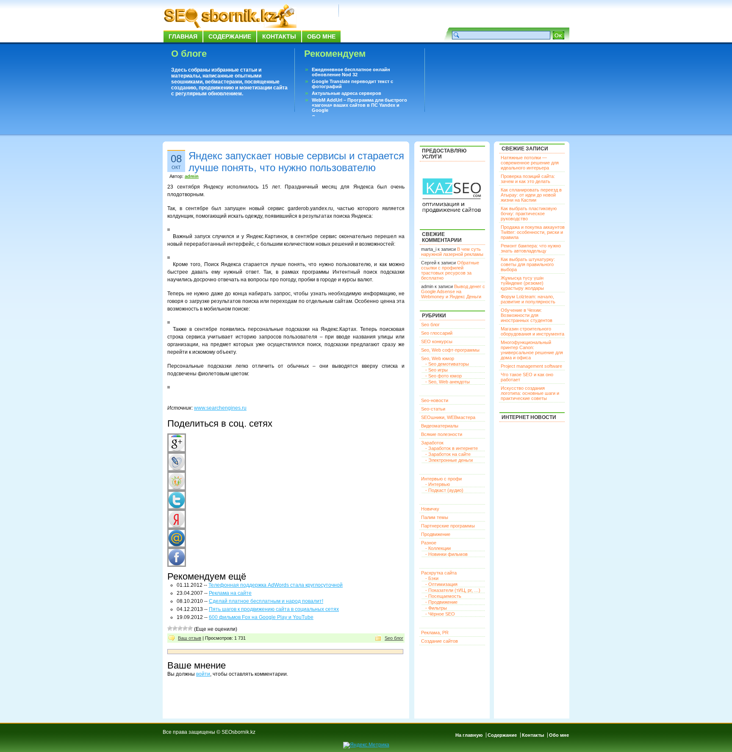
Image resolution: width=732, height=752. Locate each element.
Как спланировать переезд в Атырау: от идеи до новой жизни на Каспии (531, 195)
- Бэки (431, 578)
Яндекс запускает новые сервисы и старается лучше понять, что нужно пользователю (296, 161)
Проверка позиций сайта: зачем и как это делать (528, 179)
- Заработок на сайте (448, 454)
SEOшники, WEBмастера (448, 417)
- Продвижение (441, 602)
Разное (428, 542)
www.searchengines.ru (220, 408)
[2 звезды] (174, 628)
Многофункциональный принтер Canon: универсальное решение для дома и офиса (532, 350)
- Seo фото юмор (443, 375)
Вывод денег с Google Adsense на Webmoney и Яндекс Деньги (453, 291)
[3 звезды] (180, 628)
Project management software (531, 366)
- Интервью (437, 484)
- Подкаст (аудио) (444, 490)
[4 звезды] (185, 628)
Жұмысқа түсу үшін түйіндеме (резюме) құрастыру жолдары (522, 283)
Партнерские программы (448, 525)
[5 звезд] (190, 628)
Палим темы (434, 517)
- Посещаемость (443, 596)
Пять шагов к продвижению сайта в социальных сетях (274, 609)
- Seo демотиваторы (447, 363)
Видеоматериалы (439, 425)
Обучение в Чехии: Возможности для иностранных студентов (526, 315)
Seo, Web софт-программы (450, 349)
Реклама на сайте (230, 593)
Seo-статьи (433, 408)
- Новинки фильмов (446, 554)
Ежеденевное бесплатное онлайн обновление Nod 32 (351, 72)
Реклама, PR (435, 632)
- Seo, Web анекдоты (447, 381)
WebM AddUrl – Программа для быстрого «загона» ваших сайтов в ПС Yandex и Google (359, 105)
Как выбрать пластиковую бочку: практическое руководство (529, 213)
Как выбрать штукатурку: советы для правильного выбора (528, 264)
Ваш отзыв (189, 638)
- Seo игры (436, 369)
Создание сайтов (439, 641)
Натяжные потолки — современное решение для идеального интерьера (530, 162)
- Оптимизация (441, 584)
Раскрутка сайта (439, 572)
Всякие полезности (441, 434)
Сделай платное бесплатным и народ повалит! (266, 601)
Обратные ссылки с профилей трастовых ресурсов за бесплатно (450, 270)
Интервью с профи (441, 478)
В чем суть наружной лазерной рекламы (452, 252)
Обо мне (321, 36)
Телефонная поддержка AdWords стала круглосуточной (275, 585)
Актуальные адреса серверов (346, 93)
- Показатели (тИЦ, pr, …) (452, 590)
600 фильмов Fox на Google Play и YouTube (261, 617)
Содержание (229, 36)
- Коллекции (438, 548)
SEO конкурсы (436, 341)
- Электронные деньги (449, 460)
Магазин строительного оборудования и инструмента (532, 331)
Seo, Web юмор (437, 358)
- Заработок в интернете (451, 448)
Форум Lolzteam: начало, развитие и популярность (528, 299)
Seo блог (394, 638)
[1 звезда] (169, 628)
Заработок (432, 442)
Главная (183, 36)
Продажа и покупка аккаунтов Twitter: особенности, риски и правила (533, 232)
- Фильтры (436, 607)
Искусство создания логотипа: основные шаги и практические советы (530, 393)
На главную (468, 735)
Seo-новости (434, 400)
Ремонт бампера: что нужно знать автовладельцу (531, 248)
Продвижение (435, 534)
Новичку (430, 508)
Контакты (279, 36)
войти (203, 674)
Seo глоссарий (436, 333)
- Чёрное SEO (440, 613)
